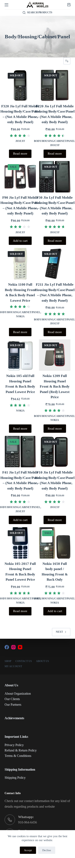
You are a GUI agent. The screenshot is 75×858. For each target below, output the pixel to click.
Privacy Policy (14, 745)
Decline (46, 850)
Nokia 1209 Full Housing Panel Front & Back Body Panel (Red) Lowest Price (55, 386)
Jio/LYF (20, 141)
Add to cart (20, 240)
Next (59, 631)
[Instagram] (13, 647)
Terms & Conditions (18, 756)
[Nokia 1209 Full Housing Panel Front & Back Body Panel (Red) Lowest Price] (54, 355)
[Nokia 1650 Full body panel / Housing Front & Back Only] (54, 543)
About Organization (18, 693)
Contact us (23, 661)
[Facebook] (7, 647)
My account (13, 666)
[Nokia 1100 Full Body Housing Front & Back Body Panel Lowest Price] (20, 263)
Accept (28, 850)
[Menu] (6, 5)
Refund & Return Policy (21, 750)
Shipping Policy (15, 777)
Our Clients (12, 699)
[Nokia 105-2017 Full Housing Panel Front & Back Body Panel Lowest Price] (20, 543)
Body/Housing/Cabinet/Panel (54, 141)
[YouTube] (20, 647)
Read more (20, 153)
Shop (8, 661)
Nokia (20, 316)
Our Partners (13, 704)
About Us (42, 661)
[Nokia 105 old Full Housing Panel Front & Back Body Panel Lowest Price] (20, 355)
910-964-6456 (27, 822)
